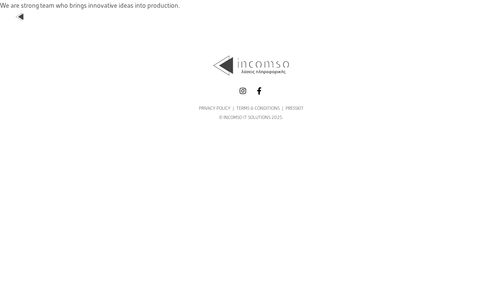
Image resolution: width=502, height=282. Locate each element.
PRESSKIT (295, 108)
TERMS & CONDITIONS (258, 108)
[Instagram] (243, 91)
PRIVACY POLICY (214, 108)
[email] (259, 91)
